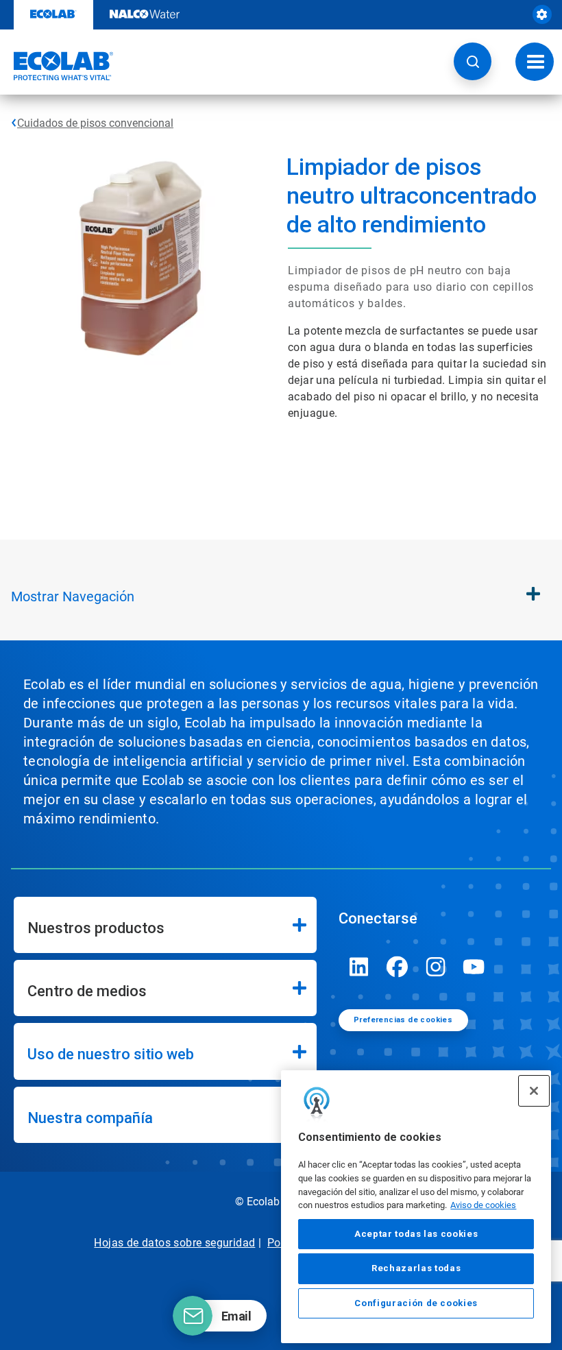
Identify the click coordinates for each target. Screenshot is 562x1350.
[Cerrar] (534, 1091)
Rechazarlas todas (416, 1268)
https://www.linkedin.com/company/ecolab (359, 966)
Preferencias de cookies (403, 1019)
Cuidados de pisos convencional (95, 123)
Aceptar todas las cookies (416, 1234)
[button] (472, 61)
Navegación (72, 596)
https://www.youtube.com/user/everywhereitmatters (474, 966)
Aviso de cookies (483, 1205)
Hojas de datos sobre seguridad (174, 1242)
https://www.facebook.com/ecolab (397, 966)
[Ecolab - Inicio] (57, 66)
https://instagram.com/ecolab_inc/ (436, 966)
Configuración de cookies (416, 1303)
